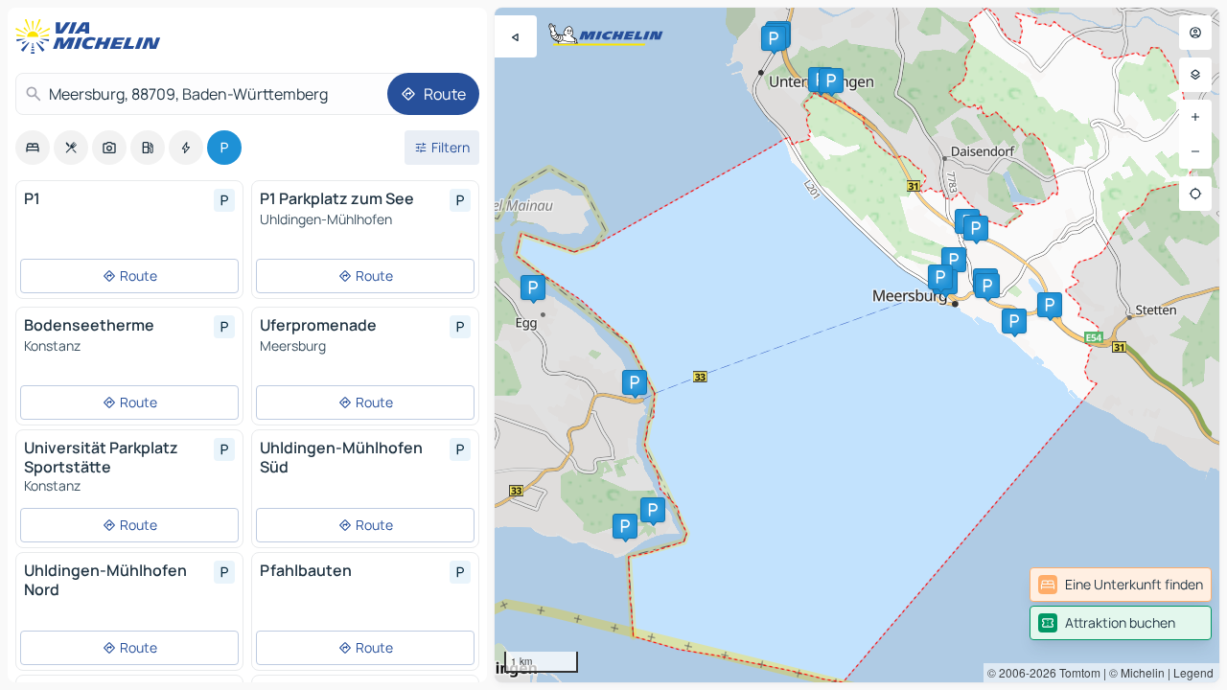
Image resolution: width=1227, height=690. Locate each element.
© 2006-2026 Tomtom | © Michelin (1076, 672)
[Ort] (1195, 193)
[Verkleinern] (1195, 151)
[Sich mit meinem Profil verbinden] (1195, 32)
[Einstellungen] (1195, 75)
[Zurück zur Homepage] (92, 36)
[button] (953, 259)
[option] (32, 147)
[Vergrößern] (1195, 117)
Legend (1193, 672)
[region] (857, 345)
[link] (1121, 584)
